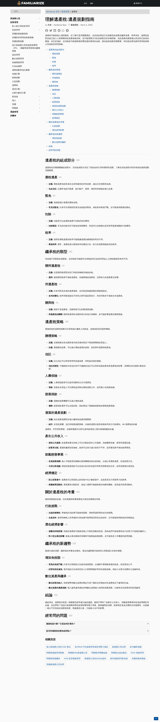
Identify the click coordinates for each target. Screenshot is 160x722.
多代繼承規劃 (136, 646)
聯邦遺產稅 (57, 73)
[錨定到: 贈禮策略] (60, 336)
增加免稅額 (57, 138)
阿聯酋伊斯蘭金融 (99, 652)
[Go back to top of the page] (156, 718)
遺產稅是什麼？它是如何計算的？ (61, 623)
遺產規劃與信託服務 (21, 70)
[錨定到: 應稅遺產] (60, 177)
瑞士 (14, 100)
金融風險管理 (18, 62)
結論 (51, 146)
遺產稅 (15, 85)
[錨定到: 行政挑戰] (60, 506)
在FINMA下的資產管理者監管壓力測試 (91, 646)
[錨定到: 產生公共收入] (66, 436)
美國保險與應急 (139, 658)
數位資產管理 (18, 58)
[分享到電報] (68, 30)
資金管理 (16, 54)
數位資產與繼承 (59, 142)
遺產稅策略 (53, 85)
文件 (85, 3)
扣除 (54, 61)
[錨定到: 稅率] (54, 233)
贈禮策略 (56, 89)
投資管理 (16, 29)
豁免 (54, 57)
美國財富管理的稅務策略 (23, 37)
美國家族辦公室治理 (55, 664)
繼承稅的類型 (54, 69)
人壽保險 (56, 98)
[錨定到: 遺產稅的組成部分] (78, 160)
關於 (91, 3)
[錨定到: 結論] (55, 595)
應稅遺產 (56, 53)
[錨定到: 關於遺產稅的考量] (78, 492)
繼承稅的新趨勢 (55, 134)
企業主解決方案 (19, 92)
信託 (54, 93)
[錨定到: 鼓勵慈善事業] (66, 454)
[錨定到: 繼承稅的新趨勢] (74, 543)
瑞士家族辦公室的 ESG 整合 (58, 646)
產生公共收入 (58, 110)
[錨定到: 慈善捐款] (60, 394)
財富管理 (14, 22)
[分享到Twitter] (51, 30)
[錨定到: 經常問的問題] (70, 615)
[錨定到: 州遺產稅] (60, 284)
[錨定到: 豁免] (54, 196)
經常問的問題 (54, 150)
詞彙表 (13, 115)
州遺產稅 (56, 77)
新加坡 (15, 96)
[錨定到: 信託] (54, 354)
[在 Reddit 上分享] (60, 30)
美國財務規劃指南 (20, 33)
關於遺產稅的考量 (56, 122)
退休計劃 (16, 89)
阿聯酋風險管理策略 (55, 652)
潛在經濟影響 (58, 130)
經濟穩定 (56, 118)
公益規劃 (16, 81)
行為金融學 (17, 66)
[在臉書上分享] (47, 30)
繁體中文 (139, 3)
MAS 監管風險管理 (72, 658)
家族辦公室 (15, 18)
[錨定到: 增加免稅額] (63, 558)
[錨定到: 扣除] (54, 214)
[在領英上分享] (55, 30)
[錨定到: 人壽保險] (60, 376)
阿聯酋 (15, 108)
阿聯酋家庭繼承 (53, 658)
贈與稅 (55, 81)
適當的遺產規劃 (59, 106)
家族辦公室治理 (119, 646)
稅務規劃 (16, 77)
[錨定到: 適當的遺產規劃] (69, 413)
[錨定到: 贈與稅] (57, 303)
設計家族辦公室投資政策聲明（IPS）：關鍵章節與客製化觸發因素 (26, 48)
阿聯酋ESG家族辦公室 (77, 652)
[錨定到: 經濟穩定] (60, 473)
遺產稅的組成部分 (56, 49)
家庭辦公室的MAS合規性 (95, 658)
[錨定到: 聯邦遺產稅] (63, 266)
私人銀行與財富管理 (21, 26)
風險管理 (14, 111)
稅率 (54, 65)
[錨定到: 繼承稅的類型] (70, 251)
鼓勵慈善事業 (58, 114)
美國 (14, 104)
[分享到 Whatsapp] (64, 30)
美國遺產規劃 (18, 41)
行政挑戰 (56, 126)
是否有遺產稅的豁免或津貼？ (59, 631)
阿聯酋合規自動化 (119, 652)
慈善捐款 (56, 102)
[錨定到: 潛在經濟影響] (66, 524)
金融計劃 (16, 73)
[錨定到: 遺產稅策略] (67, 321)
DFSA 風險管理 (137, 652)
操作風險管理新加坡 (119, 658)
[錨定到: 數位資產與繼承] (69, 576)
